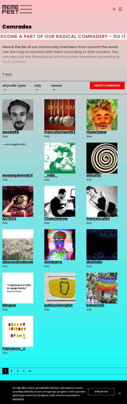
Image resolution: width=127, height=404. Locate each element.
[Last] (30, 371)
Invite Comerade (107, 85)
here (100, 36)
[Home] (18, 9)
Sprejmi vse (101, 391)
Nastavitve (18, 399)
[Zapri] (119, 393)
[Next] (24, 371)
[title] (114, 9)
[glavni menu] (120, 9)
